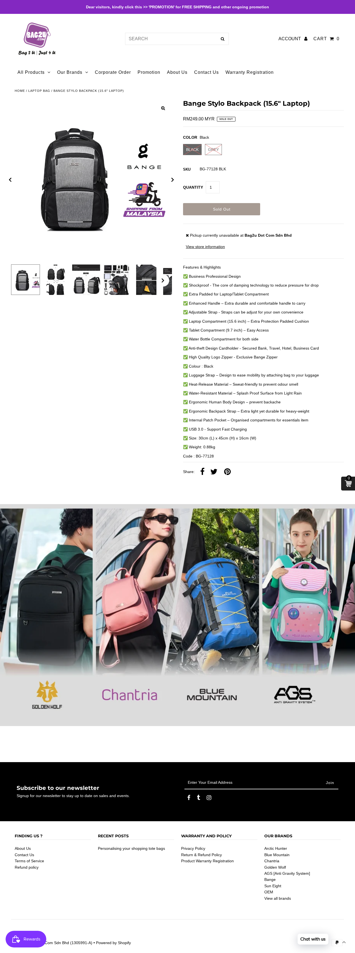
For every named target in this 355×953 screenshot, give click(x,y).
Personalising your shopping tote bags (131, 848)
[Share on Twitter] (213, 472)
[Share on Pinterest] (227, 472)
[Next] (173, 180)
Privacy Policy (193, 848)
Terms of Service (29, 861)
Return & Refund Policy (201, 855)
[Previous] (10, 180)
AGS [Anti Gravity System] (287, 873)
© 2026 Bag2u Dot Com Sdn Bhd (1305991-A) (51, 943)
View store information (205, 246)
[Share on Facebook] (202, 472)
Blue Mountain (277, 855)
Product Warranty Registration (207, 861)
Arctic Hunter (275, 848)
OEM (268, 892)
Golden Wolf (275, 867)
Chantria (271, 861)
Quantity (193, 187)
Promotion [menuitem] (149, 72)
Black (192, 149)
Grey (213, 149)
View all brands (277, 898)
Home (20, 90)
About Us (23, 848)
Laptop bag (39, 90)
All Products (31, 72)
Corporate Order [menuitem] (113, 72)
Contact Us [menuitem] (206, 72)
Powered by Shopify (113, 943)
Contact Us (24, 855)
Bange (270, 879)
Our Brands (69, 72)
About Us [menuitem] (177, 72)
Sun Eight (272, 886)
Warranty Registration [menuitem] (249, 72)
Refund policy (27, 867)
